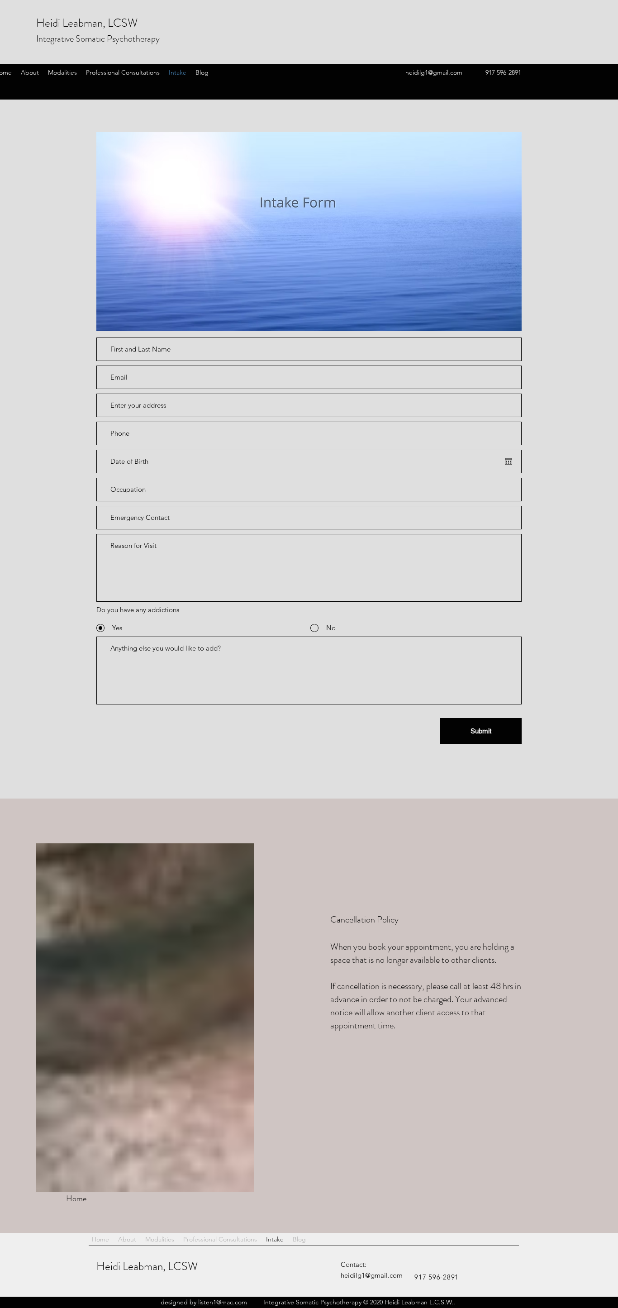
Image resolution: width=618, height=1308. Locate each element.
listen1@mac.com (221, 1302)
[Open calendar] (508, 461)
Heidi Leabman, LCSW (147, 1266)
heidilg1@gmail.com (433, 72)
